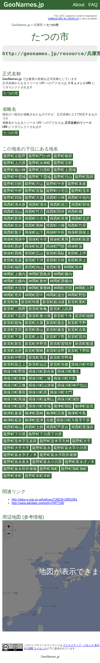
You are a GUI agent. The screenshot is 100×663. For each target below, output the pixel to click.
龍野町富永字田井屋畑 (58, 455)
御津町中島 (76, 413)
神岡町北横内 (14, 281)
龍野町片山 (34, 184)
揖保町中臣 (55, 232)
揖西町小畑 (55, 225)
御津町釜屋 (12, 413)
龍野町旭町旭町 (74, 469)
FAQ (93, 4)
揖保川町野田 (14, 371)
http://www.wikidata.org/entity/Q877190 (38, 503)
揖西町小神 (55, 198)
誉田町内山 (34, 267)
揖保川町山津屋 (41, 385)
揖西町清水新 (14, 204)
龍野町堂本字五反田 (20, 441)
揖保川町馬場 (14, 399)
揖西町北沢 (80, 218)
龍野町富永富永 (16, 462)
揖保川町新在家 (41, 371)
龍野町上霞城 (64, 170)
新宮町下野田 (78, 350)
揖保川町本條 (14, 378)
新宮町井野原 (36, 344)
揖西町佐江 (59, 204)
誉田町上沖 (76, 253)
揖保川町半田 (82, 364)
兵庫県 (38, 25)
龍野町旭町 (49, 469)
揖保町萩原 (80, 239)
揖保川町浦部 (68, 399)
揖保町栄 (74, 246)
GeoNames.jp (21, 25)
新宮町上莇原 (61, 309)
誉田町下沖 (34, 260)
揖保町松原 (34, 246)
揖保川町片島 (64, 378)
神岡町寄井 (12, 295)
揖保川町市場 (39, 406)
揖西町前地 (80, 204)
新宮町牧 (10, 302)
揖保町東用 (59, 239)
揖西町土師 (34, 427)
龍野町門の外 (39, 156)
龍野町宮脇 (34, 191)
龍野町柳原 (62, 156)
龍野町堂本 (80, 191)
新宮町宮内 (76, 337)
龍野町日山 (62, 177)
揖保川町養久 (68, 371)
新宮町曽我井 (61, 344)
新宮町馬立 (37, 357)
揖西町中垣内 (78, 198)
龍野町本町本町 (38, 476)
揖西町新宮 (12, 218)
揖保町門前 (55, 246)
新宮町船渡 (84, 344)
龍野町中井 (55, 184)
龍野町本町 (12, 476)
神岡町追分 (55, 295)
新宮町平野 (76, 323)
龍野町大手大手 (16, 448)
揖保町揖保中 (14, 239)
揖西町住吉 (12, 225)
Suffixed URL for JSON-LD (63, 18)
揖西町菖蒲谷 (82, 427)
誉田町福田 (12, 267)
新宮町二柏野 (14, 309)
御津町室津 (34, 420)
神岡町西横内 (61, 281)
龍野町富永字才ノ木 (20, 455)
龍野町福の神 (14, 170)
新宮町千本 (62, 316)
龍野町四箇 (12, 198)
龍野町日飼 (12, 184)
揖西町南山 (12, 427)
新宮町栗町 (76, 302)
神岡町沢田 (62, 288)
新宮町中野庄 (14, 357)
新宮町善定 (55, 323)
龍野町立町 (62, 163)
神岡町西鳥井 (39, 274)
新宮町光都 (59, 364)
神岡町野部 (76, 295)
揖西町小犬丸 (36, 218)
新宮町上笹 (34, 337)
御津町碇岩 (12, 420)
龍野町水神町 (39, 163)
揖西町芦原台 (57, 427)
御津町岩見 (84, 406)
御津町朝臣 (62, 406)
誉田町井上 (76, 260)
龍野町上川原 (14, 163)
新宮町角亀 (37, 309)
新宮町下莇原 (14, 316)
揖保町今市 (37, 239)
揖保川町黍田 (14, 392)
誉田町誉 (53, 267)
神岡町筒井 (73, 267)
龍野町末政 (76, 184)
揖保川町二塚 (39, 378)
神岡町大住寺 (14, 288)
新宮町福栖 (84, 316)
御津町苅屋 (55, 413)
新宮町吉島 (76, 330)
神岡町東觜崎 (39, 288)
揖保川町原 (37, 392)
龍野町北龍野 (14, 156)
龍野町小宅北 (57, 191)
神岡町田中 (34, 295)
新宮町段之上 (14, 364)
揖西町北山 (12, 211)
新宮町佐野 (55, 350)
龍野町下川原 (14, 434)
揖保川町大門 (61, 392)
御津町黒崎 (34, 413)
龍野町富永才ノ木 (79, 462)
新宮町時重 (30, 302)
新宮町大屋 (34, 323)
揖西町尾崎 (34, 225)
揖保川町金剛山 (41, 399)
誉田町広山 (34, 253)
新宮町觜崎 (34, 350)
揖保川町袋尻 (14, 406)
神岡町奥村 (37, 281)
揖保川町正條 (14, 385)
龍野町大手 (81, 441)
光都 (49, 420)
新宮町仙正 (37, 364)
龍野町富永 (41, 448)
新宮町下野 (55, 337)
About (79, 4)
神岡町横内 (62, 274)
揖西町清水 (37, 204)
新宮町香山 (34, 330)
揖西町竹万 (34, 211)
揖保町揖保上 (78, 232)
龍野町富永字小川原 (70, 448)
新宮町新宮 (12, 344)
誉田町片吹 (55, 260)
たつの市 (10, 93)
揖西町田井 (55, 211)
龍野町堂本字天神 (54, 441)
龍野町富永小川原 (47, 462)
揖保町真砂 (12, 246)
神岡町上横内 (14, 274)
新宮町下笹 (12, 337)
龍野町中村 (12, 191)
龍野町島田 (84, 177)
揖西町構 (74, 211)
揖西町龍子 (12, 232)
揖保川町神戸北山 (72, 385)
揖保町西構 (12, 253)
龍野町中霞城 (14, 177)
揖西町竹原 (76, 225)
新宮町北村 (12, 350)
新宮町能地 (12, 323)
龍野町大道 (34, 198)
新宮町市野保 (61, 357)
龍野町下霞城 (39, 177)
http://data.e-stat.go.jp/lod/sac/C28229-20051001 (44, 499)
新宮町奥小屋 (39, 316)
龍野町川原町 (39, 170)
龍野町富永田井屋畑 (20, 469)
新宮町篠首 (55, 330)
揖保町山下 (34, 232)
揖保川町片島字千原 (73, 420)
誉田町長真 (12, 260)
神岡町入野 (84, 288)
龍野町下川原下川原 (45, 434)
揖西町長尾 (59, 218)
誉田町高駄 (55, 253)
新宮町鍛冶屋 (53, 302)
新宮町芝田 (12, 330)
